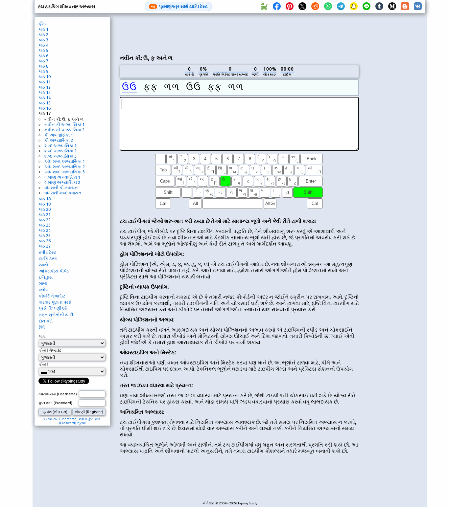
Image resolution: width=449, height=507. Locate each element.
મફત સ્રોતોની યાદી (56, 314)
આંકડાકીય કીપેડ (54, 271)
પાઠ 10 (45, 76)
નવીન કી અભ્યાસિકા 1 (64, 124)
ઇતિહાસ (46, 277)
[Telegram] (341, 6)
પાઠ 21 (45, 214)
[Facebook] (277, 6)
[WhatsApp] (328, 6)
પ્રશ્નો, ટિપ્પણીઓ (53, 308)
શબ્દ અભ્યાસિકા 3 (60, 156)
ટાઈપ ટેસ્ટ (48, 258)
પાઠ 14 (45, 97)
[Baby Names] (264, 6)
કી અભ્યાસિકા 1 (58, 135)
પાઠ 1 (43, 29)
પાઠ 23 (45, 225)
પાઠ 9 (43, 71)
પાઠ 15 (45, 102)
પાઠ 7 (43, 60)
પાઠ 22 (45, 219)
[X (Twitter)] (302, 6)
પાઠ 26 (45, 240)
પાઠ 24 (45, 230)
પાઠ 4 (43, 45)
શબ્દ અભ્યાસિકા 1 (60, 145)
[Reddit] (315, 6)
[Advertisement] (239, 33)
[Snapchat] (354, 6)
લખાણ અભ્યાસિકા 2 (62, 182)
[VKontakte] (418, 6)
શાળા (43, 283)
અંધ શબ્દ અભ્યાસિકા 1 (64, 161)
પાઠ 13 (45, 92)
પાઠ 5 (43, 50)
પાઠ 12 (45, 87)
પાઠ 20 (45, 209)
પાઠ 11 (45, 81)
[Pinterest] (290, 6)
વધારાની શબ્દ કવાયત (63, 192)
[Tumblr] (379, 6)
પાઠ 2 (43, 34)
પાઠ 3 (43, 39)
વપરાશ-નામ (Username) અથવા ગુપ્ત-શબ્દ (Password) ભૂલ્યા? (72, 421)
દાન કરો (46, 321)
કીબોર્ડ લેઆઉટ (52, 296)
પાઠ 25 (45, 235)
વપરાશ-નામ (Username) (57, 394)
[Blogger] (405, 6)
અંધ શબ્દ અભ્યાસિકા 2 (64, 166)
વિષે (42, 327)
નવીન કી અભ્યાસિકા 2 (64, 129)
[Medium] (392, 6)
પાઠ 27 (45, 246)
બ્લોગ (43, 289)
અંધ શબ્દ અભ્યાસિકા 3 (64, 171)
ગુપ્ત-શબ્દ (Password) (55, 403)
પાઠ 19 (45, 204)
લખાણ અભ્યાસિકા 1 (62, 177)
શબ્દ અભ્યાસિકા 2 (60, 150)
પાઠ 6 (43, 55)
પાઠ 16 (45, 108)
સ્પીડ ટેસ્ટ (48, 252)
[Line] (366, 6)
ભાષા (42, 336)
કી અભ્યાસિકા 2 (58, 140)
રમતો (43, 264)
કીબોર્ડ (43, 364)
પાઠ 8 (43, 66)
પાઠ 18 (45, 198)
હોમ (42, 23)
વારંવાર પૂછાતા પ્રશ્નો (55, 302)
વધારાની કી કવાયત (61, 187)
